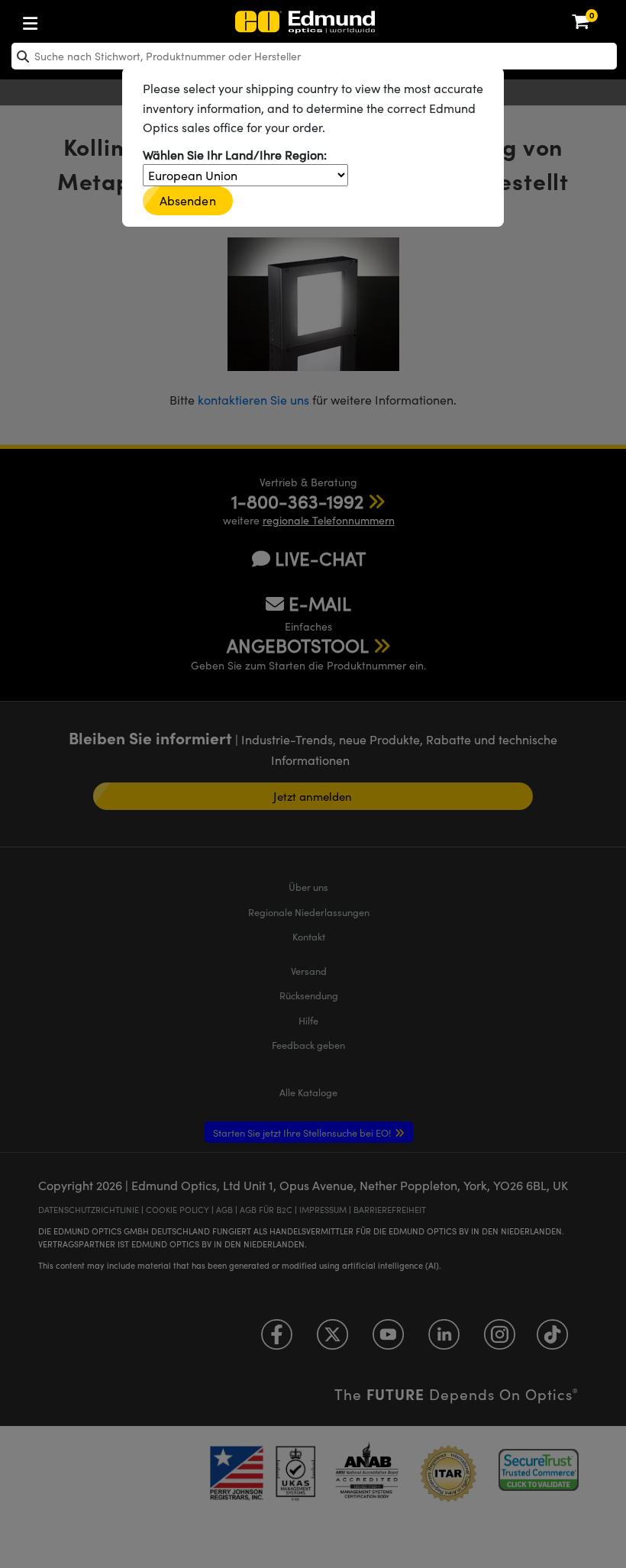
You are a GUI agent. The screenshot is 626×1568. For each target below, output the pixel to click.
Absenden (188, 200)
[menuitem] (80, 20)
